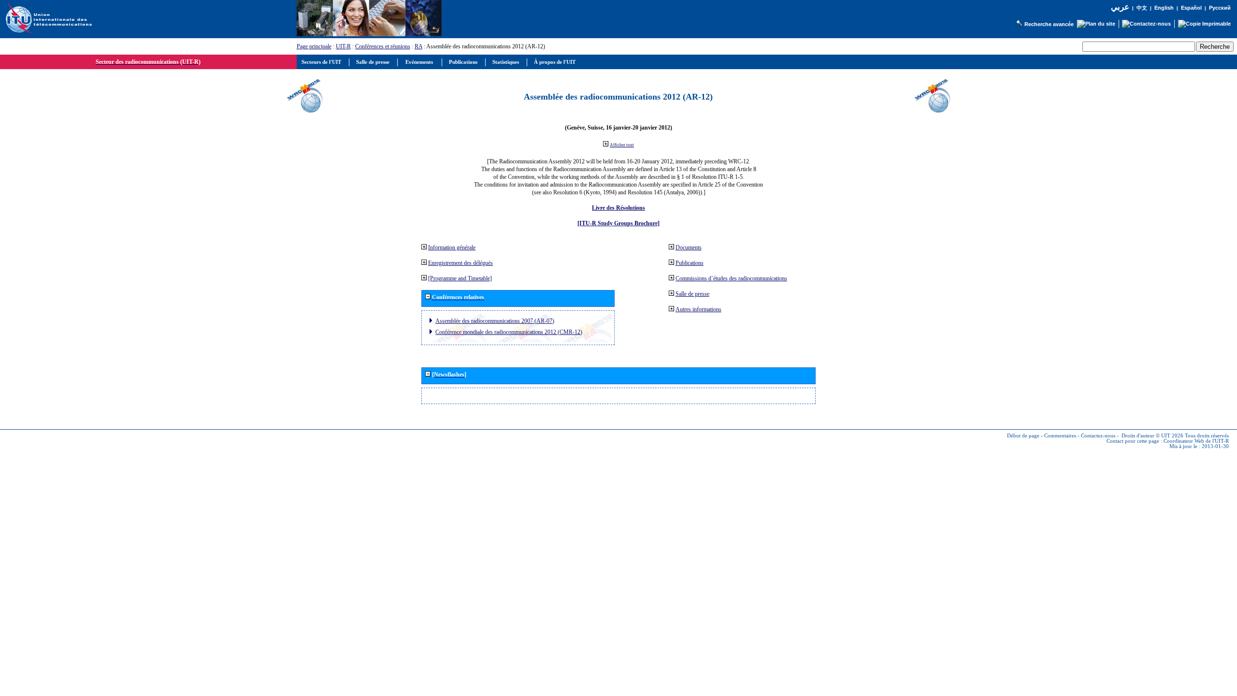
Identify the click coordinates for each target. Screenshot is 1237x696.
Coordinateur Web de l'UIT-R (1196, 441)
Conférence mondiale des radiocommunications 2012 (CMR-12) (508, 332)
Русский (1220, 8)
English (1164, 8)
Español (1191, 8)
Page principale (314, 46)
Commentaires (1060, 435)
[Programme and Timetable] (460, 278)
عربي (1120, 7)
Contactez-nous (1098, 435)
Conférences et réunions (382, 46)
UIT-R (343, 46)
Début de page (1023, 435)
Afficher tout (622, 145)
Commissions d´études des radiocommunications (731, 278)
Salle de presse (692, 293)
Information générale (451, 247)
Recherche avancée (1049, 24)
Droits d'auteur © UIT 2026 (1152, 435)
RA (418, 46)
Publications (690, 263)
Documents (689, 247)
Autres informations (698, 309)
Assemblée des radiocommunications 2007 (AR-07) (494, 321)
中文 (1141, 8)
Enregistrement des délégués (460, 263)
